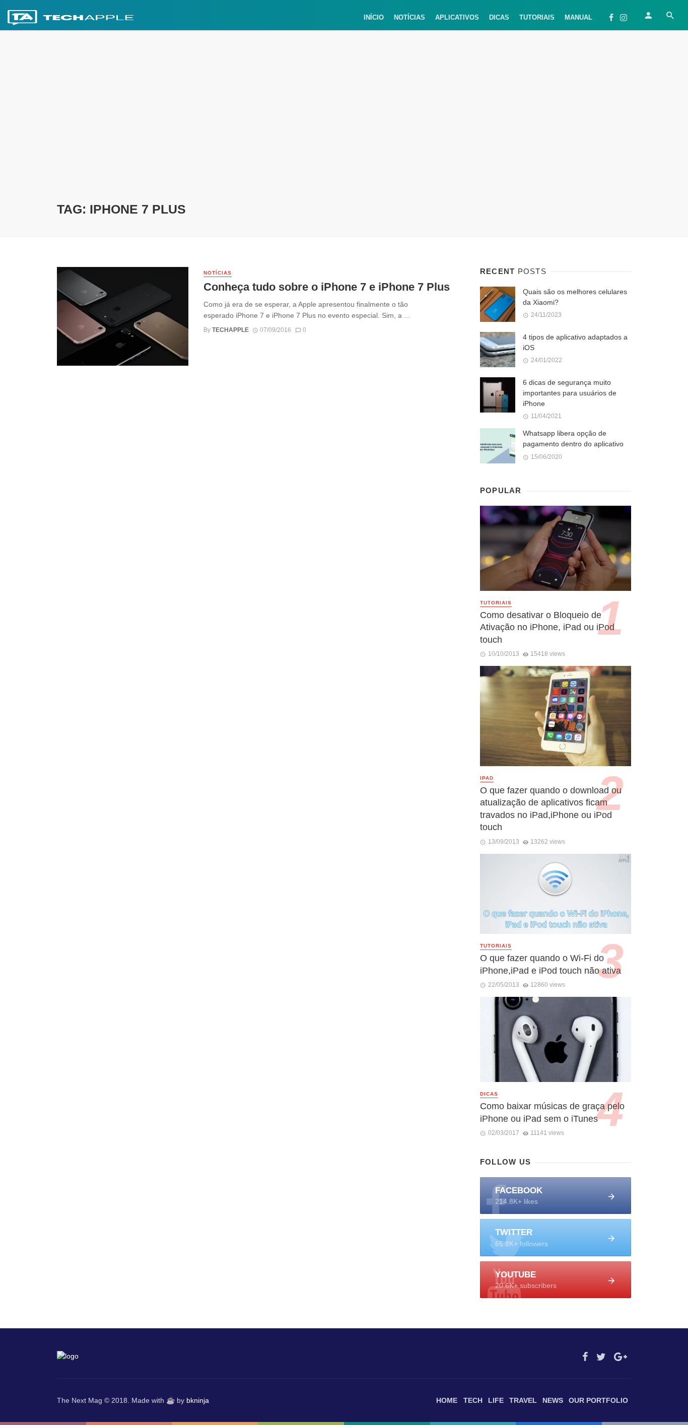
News (552, 1400)
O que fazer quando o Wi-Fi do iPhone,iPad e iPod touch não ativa (550, 964)
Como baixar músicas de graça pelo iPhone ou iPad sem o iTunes (552, 1112)
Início (374, 17)
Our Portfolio (598, 1400)
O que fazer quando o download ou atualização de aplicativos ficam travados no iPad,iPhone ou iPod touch (551, 809)
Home (446, 1400)
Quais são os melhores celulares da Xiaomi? (575, 297)
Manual (578, 17)
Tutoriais (537, 17)
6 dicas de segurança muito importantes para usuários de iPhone (569, 393)
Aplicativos (457, 17)
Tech (473, 1400)
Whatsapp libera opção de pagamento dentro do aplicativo (573, 438)
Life (496, 1400)
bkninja (197, 1400)
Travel (523, 1400)
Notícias (409, 17)
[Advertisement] (344, 125)
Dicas (499, 17)
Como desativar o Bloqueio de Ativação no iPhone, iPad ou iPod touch (547, 627)
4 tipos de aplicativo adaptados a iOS (575, 342)
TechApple (230, 329)
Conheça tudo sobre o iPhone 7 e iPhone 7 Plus (326, 287)
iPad (487, 778)
